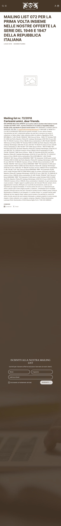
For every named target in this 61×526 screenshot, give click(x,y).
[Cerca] (3, 6)
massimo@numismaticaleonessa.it (28, 129)
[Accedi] (55, 6)
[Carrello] (58, 6)
